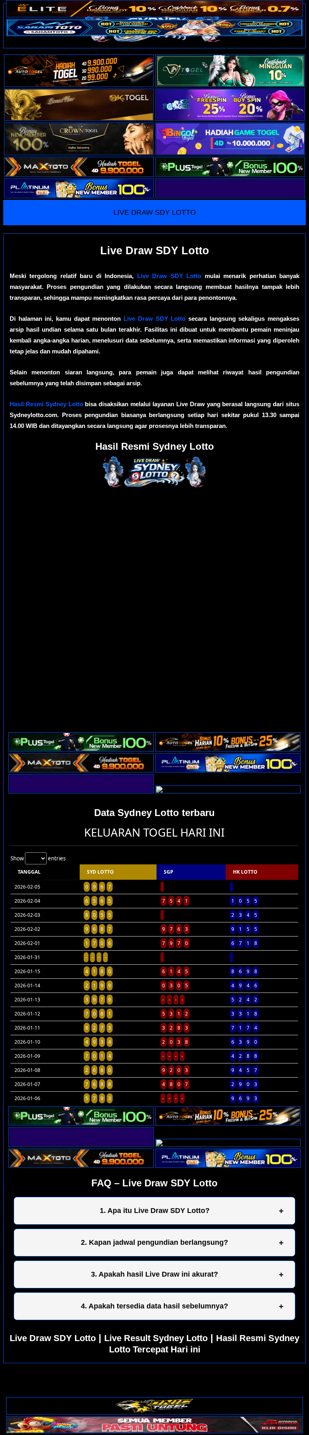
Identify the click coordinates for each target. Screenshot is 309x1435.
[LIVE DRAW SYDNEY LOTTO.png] (154, 485)
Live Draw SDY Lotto (169, 275)
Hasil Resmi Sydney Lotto (46, 404)
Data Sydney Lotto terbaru (154, 812)
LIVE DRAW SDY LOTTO (154, 212)
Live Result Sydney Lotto (156, 1338)
